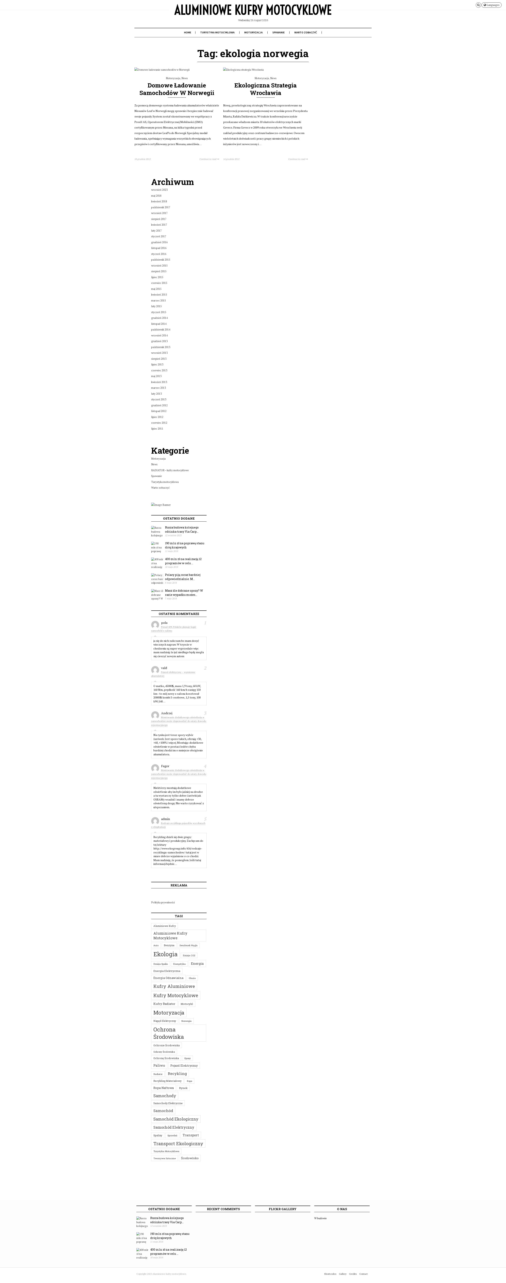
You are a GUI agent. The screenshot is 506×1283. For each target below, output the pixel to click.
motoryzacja (168, 1012)
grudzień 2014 (159, 318)
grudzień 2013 (159, 341)
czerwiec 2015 (159, 283)
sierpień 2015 (158, 271)
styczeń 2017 (158, 236)
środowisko (190, 1158)
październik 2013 (160, 347)
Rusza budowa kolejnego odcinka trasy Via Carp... (182, 529)
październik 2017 (160, 207)
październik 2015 (160, 259)
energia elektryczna (166, 971)
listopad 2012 (158, 411)
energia (197, 963)
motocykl (187, 1004)
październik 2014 (160, 329)
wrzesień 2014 (159, 335)
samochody (164, 1095)
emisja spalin (160, 963)
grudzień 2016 (159, 242)
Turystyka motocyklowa (217, 32)
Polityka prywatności (163, 902)
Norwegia (186, 1020)
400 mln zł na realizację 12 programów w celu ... (183, 561)
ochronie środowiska (166, 1045)
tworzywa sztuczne (164, 1158)
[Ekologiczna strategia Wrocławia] (243, 69)
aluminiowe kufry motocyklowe (170, 935)
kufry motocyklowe (175, 995)
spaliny (157, 1135)
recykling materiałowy (167, 1080)
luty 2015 (156, 306)
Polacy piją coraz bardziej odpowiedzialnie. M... (182, 577)
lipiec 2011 (157, 428)
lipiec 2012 (157, 417)
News (184, 78)
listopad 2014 (158, 324)
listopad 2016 (158, 248)
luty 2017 (156, 230)
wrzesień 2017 (159, 213)
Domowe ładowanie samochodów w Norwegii (177, 88)
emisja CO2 (189, 955)
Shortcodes (330, 1273)
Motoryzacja (253, 32)
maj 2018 (156, 195)
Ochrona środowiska (168, 1033)
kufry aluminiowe (174, 986)
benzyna (169, 945)
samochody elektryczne (168, 1103)
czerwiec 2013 (159, 370)
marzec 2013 (158, 387)
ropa (189, 1080)
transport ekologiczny (178, 1143)
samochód (163, 1110)
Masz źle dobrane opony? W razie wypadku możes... (184, 593)
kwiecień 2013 (159, 382)
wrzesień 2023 (159, 189)
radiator (157, 1074)
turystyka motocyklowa (166, 1151)
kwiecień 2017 (159, 224)
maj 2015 (156, 289)
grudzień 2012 (159, 405)
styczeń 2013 (158, 399)
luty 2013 (156, 393)
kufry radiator (164, 1004)
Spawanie (278, 32)
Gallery (342, 1273)
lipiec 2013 (157, 364)
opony (187, 1058)
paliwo (159, 1065)
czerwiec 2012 (159, 422)
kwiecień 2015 (159, 294)
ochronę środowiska (166, 1058)
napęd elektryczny (164, 1020)
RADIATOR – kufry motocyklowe (170, 470)
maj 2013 (156, 376)
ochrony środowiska (164, 1051)
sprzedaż (172, 1135)
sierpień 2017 (158, 219)
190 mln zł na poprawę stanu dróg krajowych (184, 545)
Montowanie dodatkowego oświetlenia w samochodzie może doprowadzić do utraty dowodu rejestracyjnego (178, 721)
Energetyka (179, 963)
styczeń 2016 (158, 254)
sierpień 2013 (158, 358)
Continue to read (208, 159)
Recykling (177, 1073)
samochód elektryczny (173, 1127)
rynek (183, 1088)
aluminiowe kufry (164, 925)
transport (191, 1135)
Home (187, 32)
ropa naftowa (163, 1088)
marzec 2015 (158, 300)
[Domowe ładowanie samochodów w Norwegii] (162, 69)
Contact (363, 1273)
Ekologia (165, 954)
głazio (192, 978)
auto (156, 945)
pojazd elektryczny (184, 1065)
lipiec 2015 (157, 277)
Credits (353, 1273)
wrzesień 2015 (159, 265)
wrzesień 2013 (159, 353)
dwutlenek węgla (188, 945)
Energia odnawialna (168, 978)
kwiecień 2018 (159, 201)
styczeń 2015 (158, 312)
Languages (492, 5)
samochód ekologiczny (175, 1119)
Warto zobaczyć (305, 32)
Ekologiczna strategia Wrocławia (265, 88)
